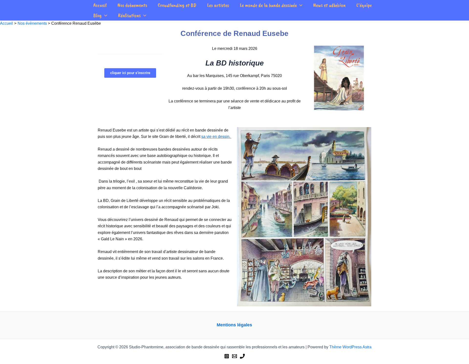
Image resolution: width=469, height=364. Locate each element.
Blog (97, 15)
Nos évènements (132, 5)
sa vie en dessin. (215, 136)
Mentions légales (234, 324)
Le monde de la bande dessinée (268, 5)
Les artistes (218, 5)
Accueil (100, 5)
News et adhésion (329, 5)
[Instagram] (226, 356)
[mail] (234, 356)
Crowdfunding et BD (177, 5)
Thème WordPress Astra (350, 347)
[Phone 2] (242, 356)
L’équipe (364, 5)
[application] (299, 5)
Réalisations (129, 15)
